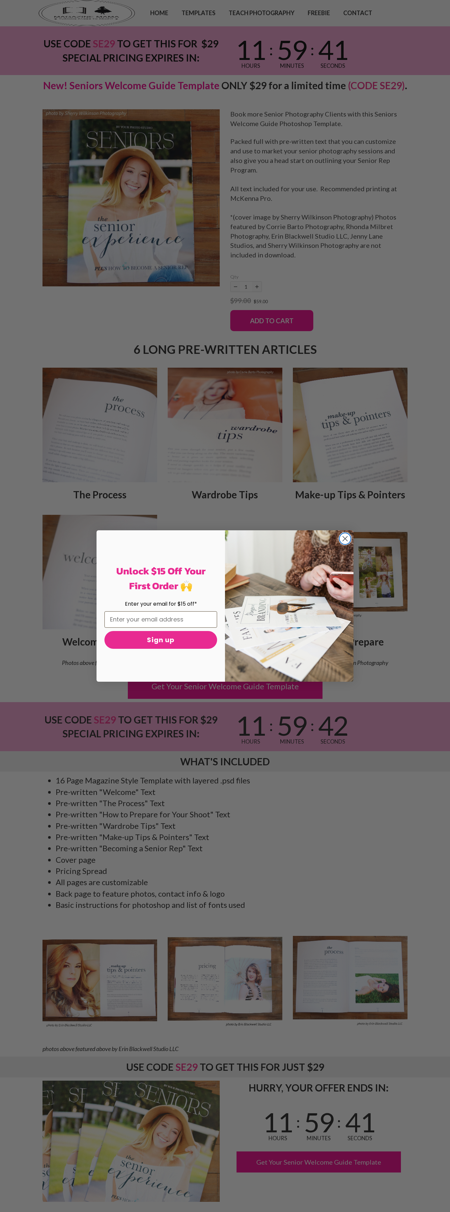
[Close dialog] (345, 538)
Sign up (161, 640)
